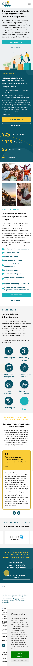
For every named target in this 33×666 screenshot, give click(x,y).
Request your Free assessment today (16, 576)
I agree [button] (20, 653)
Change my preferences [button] (20, 660)
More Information (16, 42)
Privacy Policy (6, 662)
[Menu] (29, 4)
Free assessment (16, 48)
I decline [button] (19, 656)
